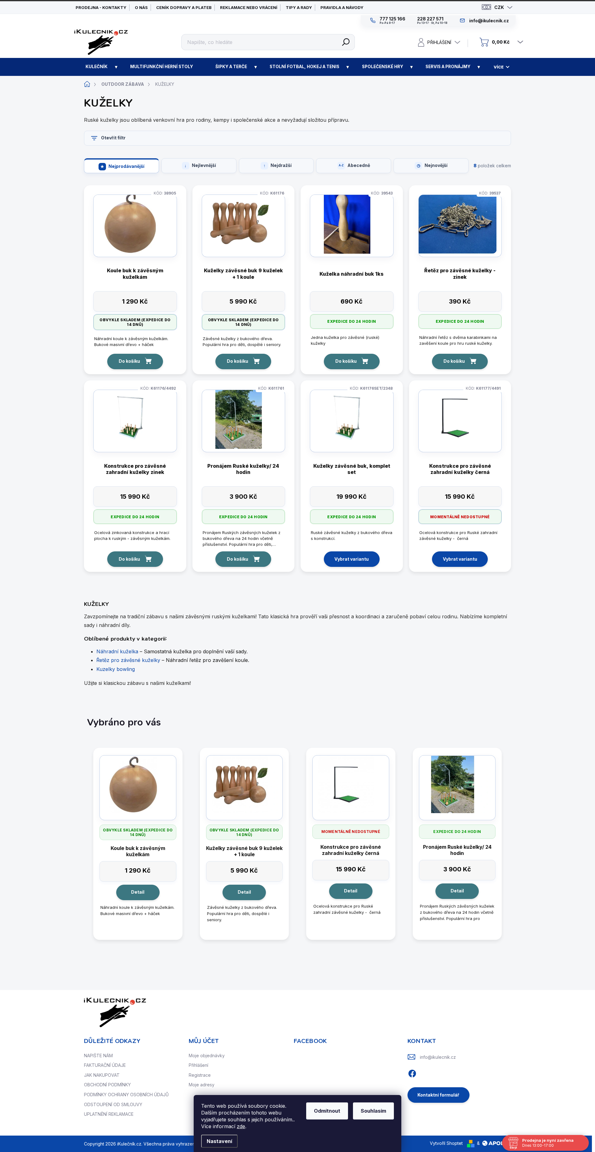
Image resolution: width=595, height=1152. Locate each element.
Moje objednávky (207, 1055)
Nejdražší (281, 165)
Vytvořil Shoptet (446, 1143)
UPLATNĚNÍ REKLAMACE (109, 1114)
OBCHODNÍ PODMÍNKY (107, 1084)
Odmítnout (327, 1111)
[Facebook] (412, 1072)
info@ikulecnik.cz (438, 1057)
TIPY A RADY (299, 7)
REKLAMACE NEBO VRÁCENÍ (248, 7)
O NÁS (141, 7)
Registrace (200, 1075)
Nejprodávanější (126, 166)
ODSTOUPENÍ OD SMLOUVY (113, 1104)
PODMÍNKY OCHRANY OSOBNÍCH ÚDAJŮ (126, 1094)
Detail (137, 892)
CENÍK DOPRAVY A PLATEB (184, 7)
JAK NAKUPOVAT (102, 1075)
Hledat (346, 42)
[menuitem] (96, 67)
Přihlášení (198, 1065)
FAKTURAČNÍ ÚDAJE (105, 1065)
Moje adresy (201, 1084)
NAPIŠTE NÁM (98, 1055)
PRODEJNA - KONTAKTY (101, 7)
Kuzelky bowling (115, 669)
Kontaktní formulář (438, 1094)
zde (241, 1126)
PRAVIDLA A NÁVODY (342, 7)
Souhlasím (373, 1111)
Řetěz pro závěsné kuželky (128, 660)
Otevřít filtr (113, 137)
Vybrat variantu (351, 559)
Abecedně (358, 165)
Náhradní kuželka (117, 651)
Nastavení (219, 1141)
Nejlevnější (204, 165)
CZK (499, 7)
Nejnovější (436, 165)
